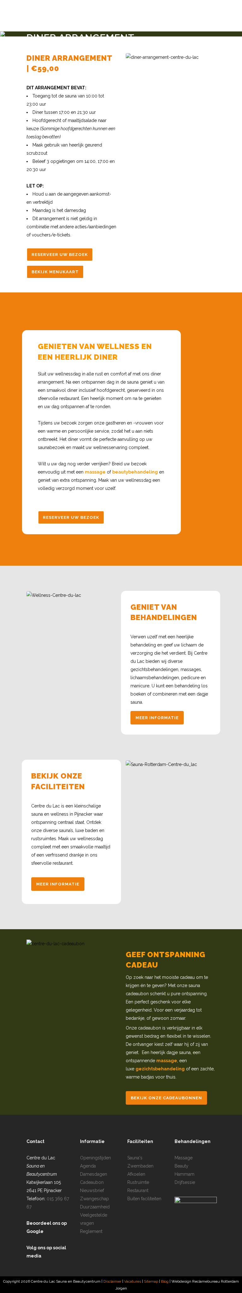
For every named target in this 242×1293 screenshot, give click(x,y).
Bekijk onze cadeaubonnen (166, 1098)
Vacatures (132, 1281)
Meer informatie (157, 717)
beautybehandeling (135, 471)
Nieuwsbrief (92, 1190)
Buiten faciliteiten (144, 1198)
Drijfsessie (185, 1182)
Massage (184, 1157)
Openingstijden (95, 1157)
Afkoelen (136, 1174)
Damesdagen (93, 1174)
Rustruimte (138, 1182)
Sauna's (134, 1157)
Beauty (181, 1165)
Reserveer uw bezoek (60, 254)
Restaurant (137, 1190)
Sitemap (151, 1281)
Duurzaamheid (95, 1206)
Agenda (88, 1165)
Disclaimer (112, 1281)
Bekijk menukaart (55, 271)
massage (95, 471)
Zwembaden (140, 1165)
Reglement (91, 1231)
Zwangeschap (94, 1198)
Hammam (184, 1174)
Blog (165, 1281)
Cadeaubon (92, 1182)
